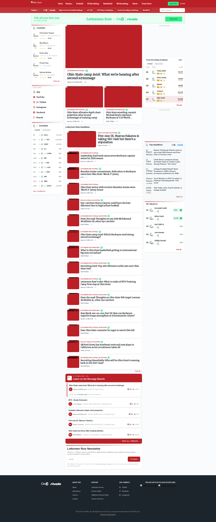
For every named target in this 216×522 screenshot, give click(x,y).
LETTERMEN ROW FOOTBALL (76, 70)
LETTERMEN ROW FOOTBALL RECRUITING (94, 216)
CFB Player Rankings (105, 10)
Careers (75, 495)
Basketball (107, 4)
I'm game (133, 459)
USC (48, 167)
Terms (109, 464)
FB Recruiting (93, 4)
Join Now (173, 4)
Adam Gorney (102, 145)
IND (47, 163)
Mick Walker (110, 121)
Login (182, 3)
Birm (82, 177)
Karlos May (44, 53)
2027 (180, 60)
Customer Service (97, 487)
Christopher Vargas (47, 33)
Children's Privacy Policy (100, 495)
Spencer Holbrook (74, 82)
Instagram (41, 107)
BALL (46, 135)
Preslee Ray (44, 63)
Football (79, 4)
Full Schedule (39, 191)
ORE (48, 172)
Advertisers (76, 491)
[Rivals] (180, 145)
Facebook (40, 112)
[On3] (173, 145)
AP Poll (90, 10)
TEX (47, 139)
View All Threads (131, 441)
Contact (75, 499)
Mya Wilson (44, 43)
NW (45, 176)
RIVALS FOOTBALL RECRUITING (108, 133)
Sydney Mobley (45, 72)
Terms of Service (97, 499)
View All (179, 197)
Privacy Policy (96, 491)
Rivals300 (146, 10)
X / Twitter (41, 102)
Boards (39, 117)
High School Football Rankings (71, 10)
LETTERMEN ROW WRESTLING (115, 109)
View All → (138, 371)
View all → (57, 81)
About (134, 4)
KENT (46, 144)
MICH (49, 186)
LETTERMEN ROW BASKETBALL (90, 247)
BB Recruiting (122, 4)
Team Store (146, 4)
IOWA (49, 153)
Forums (68, 4)
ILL (45, 149)
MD (45, 158)
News (60, 4)
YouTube (40, 97)
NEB (45, 181)
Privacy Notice (101, 464)
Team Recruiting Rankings (128, 10)
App (38, 92)
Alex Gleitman (85, 366)
